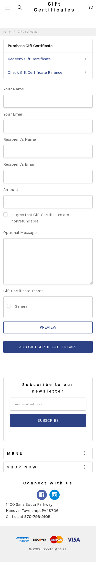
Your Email (48, 114)
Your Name (48, 89)
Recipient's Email (48, 164)
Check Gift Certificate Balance (35, 72)
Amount (48, 189)
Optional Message (20, 232)
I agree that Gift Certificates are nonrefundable (40, 218)
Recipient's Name (48, 139)
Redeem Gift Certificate (29, 59)
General (22, 306)
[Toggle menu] (7, 7)
